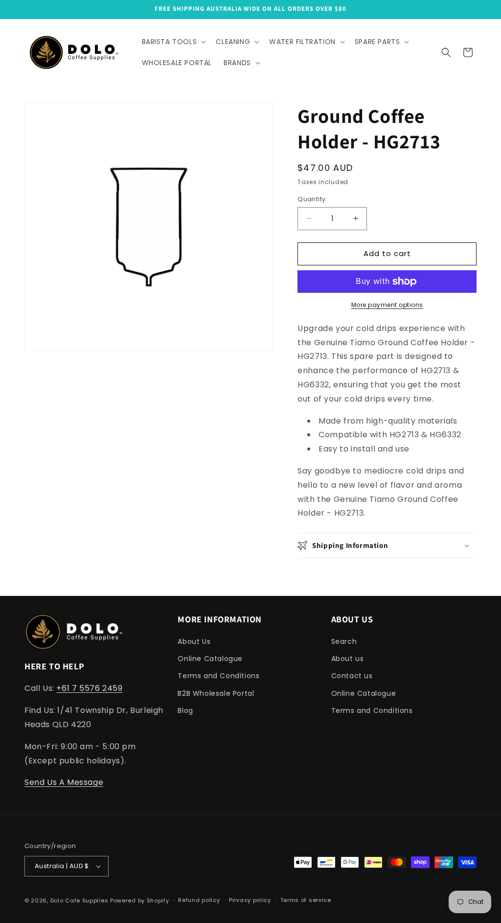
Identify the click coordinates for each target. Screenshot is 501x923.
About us (347, 658)
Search (344, 641)
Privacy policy (250, 900)
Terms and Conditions (218, 676)
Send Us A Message (63, 782)
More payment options (387, 305)
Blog (185, 710)
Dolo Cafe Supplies (79, 900)
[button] (173, 41)
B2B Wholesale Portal (216, 693)
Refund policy (199, 900)
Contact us (352, 676)
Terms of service (305, 900)
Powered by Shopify (139, 900)
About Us (194, 641)
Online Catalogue (210, 658)
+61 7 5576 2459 (89, 688)
